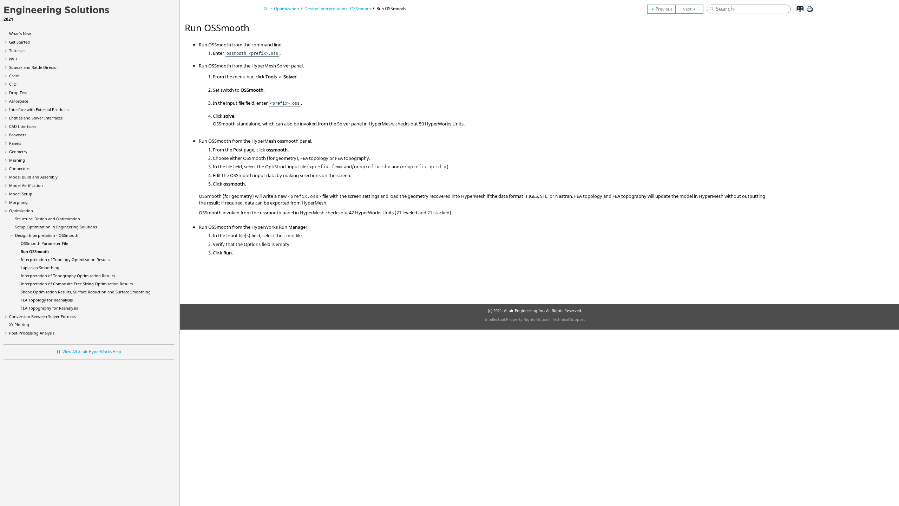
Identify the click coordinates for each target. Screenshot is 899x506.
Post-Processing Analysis (31, 333)
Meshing (17, 160)
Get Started (19, 42)
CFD (13, 84)
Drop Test (18, 92)
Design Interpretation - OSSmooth (46, 235)
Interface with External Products (38, 109)
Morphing (18, 202)
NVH (13, 58)
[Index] (798, 14)
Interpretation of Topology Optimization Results (65, 259)
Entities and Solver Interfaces (36, 118)
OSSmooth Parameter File (44, 243)
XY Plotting (19, 324)
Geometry (18, 151)
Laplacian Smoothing (40, 267)
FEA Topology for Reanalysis (47, 300)
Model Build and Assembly (33, 177)
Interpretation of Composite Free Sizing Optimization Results (77, 283)
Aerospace (18, 101)
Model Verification (26, 185)
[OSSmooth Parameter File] (661, 9)
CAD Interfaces (22, 126)
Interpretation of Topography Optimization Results (68, 275)
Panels (15, 143)
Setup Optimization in (56, 226)
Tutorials (17, 50)
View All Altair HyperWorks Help (92, 351)
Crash (14, 75)
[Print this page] (810, 11)
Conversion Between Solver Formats (42, 316)
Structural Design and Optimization (47, 218)
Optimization (21, 210)
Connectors (19, 168)
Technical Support (568, 319)
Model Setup (20, 193)
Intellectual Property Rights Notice (516, 319)
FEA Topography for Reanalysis (49, 308)
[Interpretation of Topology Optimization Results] (691, 9)
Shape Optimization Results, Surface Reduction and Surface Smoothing (86, 291)
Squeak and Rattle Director (33, 67)
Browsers (17, 134)
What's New (20, 33)
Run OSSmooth (35, 251)
